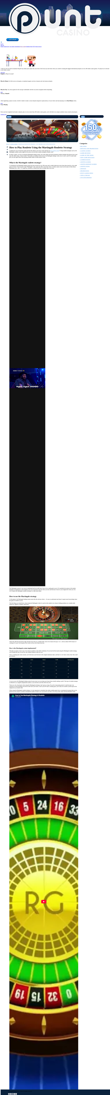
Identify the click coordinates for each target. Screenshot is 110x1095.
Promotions (85, 170)
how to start (23, 46)
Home (2, 46)
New (83, 116)
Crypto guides (86, 162)
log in (2, 43)
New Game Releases (87, 157)
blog (31, 46)
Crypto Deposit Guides (89, 164)
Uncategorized (86, 177)
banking (28, 46)
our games (12, 46)
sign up (2, 45)
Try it (9, 116)
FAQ (34, 46)
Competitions (85, 159)
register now (3, 114)
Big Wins (84, 146)
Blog (7, 144)
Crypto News (85, 166)
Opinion (83, 168)
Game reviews (86, 153)
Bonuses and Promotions (89, 148)
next (2, 92)
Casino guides (13, 144)
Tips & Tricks (85, 175)
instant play (6, 46)
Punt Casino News (87, 173)
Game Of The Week (87, 155)
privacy (40, 46)
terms (36, 46)
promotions (17, 46)
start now (3, 72)
